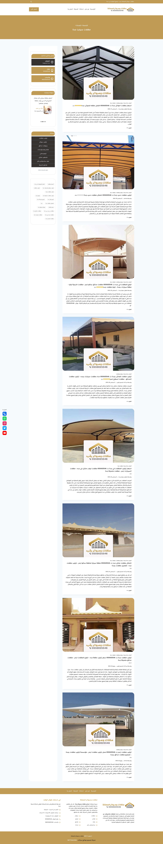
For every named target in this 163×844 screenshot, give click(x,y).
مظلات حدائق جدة (37, 211)
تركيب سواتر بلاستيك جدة (48, 188)
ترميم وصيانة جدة (41, 199)
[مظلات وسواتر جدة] (5, 423)
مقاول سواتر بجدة (123, 109)
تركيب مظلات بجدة (50, 191)
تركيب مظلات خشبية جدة (48, 195)
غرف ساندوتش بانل (43, 161)
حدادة (76, 825)
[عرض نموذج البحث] (30, 1)
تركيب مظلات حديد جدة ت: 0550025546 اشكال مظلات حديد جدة (103, 195)
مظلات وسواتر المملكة (77, 836)
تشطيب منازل (43, 157)
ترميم (76, 819)
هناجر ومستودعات (43, 150)
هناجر (93, 819)
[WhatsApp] (5, 419)
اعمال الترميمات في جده (39, 184)
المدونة (76, 9)
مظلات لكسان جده (50, 218)
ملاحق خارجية (43, 165)
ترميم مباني (43, 153)
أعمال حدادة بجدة (128, 103)
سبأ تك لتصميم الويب (122, 382)
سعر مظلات (51, 207)
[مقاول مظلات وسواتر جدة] (5, 433)
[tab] (45, 121)
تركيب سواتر (43, 142)
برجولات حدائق (43, 146)
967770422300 (72, 840)
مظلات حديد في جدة (49, 215)
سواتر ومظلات (119, 103)
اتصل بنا (70, 9)
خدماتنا (81, 9)
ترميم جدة (38, 195)
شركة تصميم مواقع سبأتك (87, 840)
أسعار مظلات (51, 184)
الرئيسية (92, 9)
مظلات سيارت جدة (38, 215)
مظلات (93, 816)
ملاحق (76, 822)
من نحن (87, 9)
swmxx (125, 198)
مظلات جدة (112, 103)
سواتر (76, 816)
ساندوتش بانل (91, 825)
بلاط (94, 822)
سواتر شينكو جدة (41, 207)
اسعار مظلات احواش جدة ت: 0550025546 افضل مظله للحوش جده (102, 106)
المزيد (129, 128)
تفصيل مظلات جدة (50, 203)
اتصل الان (34, 9)
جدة (41, 203)
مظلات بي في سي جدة (49, 211)
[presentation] (98, 73)
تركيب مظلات (43, 138)
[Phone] (5, 414)
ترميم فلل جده (51, 199)
